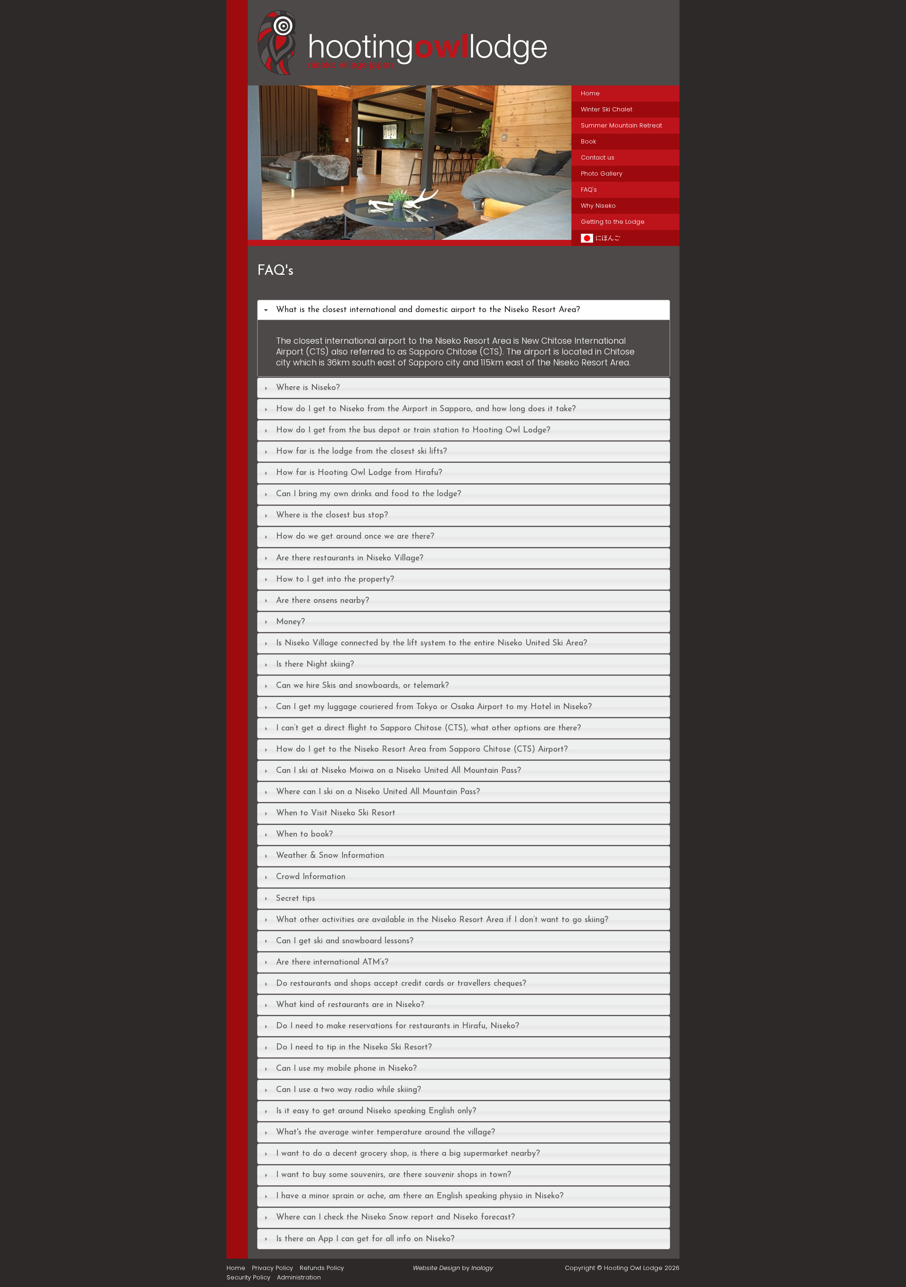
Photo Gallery (601, 173)
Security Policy (248, 1277)
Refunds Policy (322, 1268)
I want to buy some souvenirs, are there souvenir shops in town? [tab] (393, 1175)
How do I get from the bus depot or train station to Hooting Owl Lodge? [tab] (413, 430)
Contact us (597, 157)
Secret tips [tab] (295, 899)
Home (590, 93)
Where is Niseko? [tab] (308, 388)
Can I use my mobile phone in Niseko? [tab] (346, 1069)
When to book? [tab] (304, 834)
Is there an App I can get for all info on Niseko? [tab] (365, 1239)
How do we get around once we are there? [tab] (355, 537)
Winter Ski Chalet (606, 109)
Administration (299, 1277)
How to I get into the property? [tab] (335, 580)
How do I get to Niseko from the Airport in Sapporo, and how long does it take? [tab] (426, 409)
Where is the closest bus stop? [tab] (332, 515)
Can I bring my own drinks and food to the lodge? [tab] (368, 494)
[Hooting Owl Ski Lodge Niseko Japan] (409, 162)
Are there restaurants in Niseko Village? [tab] (349, 558)
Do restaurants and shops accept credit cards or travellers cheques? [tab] (401, 984)
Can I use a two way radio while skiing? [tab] (348, 1090)
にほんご (608, 238)
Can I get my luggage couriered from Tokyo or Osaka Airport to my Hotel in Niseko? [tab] (434, 707)
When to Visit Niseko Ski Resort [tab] (335, 813)
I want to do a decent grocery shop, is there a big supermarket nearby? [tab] (408, 1154)
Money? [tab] (290, 622)
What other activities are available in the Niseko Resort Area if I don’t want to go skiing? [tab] (442, 920)
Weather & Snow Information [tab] (330, 856)
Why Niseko (598, 206)
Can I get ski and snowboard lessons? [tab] (344, 941)
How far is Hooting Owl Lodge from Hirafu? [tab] (359, 473)
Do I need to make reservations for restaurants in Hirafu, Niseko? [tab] (397, 1026)
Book (588, 141)
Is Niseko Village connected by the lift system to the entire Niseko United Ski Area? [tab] (431, 643)
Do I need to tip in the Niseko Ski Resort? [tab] (354, 1047)
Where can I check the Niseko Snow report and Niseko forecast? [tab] (395, 1217)
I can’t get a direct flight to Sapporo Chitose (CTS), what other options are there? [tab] (428, 728)
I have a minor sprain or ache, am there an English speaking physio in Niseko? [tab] (419, 1196)
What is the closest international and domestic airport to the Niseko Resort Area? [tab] (428, 310)
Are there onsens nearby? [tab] (322, 601)
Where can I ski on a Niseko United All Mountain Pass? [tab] (378, 792)
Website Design (436, 1268)
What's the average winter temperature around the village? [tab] (385, 1132)
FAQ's (589, 190)
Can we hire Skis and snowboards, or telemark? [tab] (362, 686)
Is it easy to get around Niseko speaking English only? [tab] (376, 1111)
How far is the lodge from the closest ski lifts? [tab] (361, 452)
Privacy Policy (272, 1268)
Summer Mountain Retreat (621, 125)
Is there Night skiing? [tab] (315, 664)
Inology (482, 1268)
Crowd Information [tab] (310, 877)
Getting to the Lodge (613, 222)
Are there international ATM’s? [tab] (332, 962)
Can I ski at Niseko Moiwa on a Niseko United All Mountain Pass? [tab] (398, 771)
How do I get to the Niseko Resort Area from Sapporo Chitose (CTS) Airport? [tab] (422, 749)
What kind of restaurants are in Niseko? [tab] (350, 1005)
